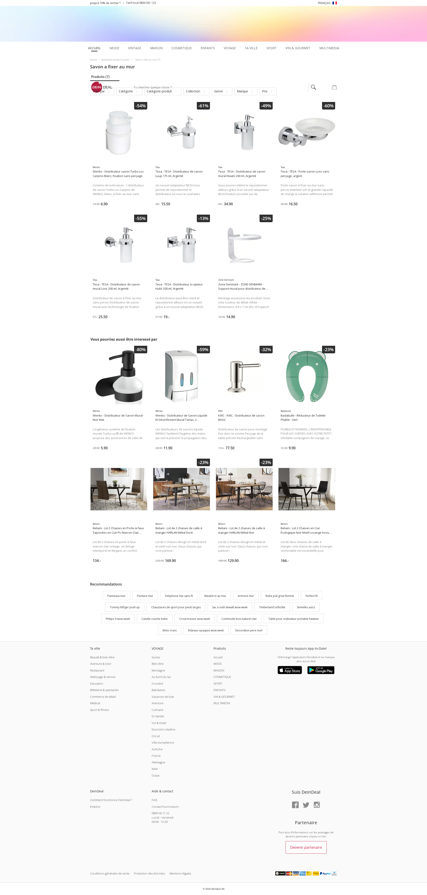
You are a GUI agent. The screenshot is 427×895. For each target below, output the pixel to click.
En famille (158, 716)
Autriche (157, 749)
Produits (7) (100, 76)
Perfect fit (312, 596)
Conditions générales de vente (109, 873)
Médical (95, 703)
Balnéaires (158, 690)
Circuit (156, 736)
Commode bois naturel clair (239, 619)
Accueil (218, 657)
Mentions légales (180, 873)
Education (96, 683)
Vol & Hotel (159, 723)
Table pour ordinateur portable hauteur (293, 619)
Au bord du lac (161, 677)
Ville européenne (163, 742)
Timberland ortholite (272, 607)
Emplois (95, 807)
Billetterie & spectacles (104, 690)
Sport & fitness (99, 710)
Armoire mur (246, 596)
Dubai (155, 775)
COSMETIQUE (222, 677)
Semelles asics (306, 607)
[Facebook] (295, 805)
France (156, 756)
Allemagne (158, 762)
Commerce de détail (103, 697)
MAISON (219, 670)
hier (324, 836)
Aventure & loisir (100, 664)
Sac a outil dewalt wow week (230, 607)
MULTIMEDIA (222, 703)
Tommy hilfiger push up (125, 607)
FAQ (154, 800)
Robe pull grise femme (280, 596)
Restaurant (97, 670)
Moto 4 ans (170, 630)
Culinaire (157, 710)
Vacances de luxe (163, 697)
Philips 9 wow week (118, 619)
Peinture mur (145, 596)
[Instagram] (316, 805)
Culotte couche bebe (154, 619)
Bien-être (157, 664)
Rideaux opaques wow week (206, 630)
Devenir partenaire (306, 847)
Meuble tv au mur (215, 596)
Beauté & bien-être (102, 657)
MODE (218, 664)
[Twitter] (306, 805)
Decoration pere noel (248, 630)
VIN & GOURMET (224, 697)
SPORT (218, 683)
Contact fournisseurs (165, 807)
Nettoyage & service (102, 677)
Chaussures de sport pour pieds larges (176, 607)
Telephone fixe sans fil (179, 596)
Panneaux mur (116, 596)
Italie (155, 769)
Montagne (158, 670)
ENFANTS (220, 690)
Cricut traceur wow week (194, 619)
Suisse (156, 657)
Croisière (157, 683)
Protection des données (149, 873)
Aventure (157, 703)
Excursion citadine (163, 729)
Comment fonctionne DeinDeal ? (111, 800)
